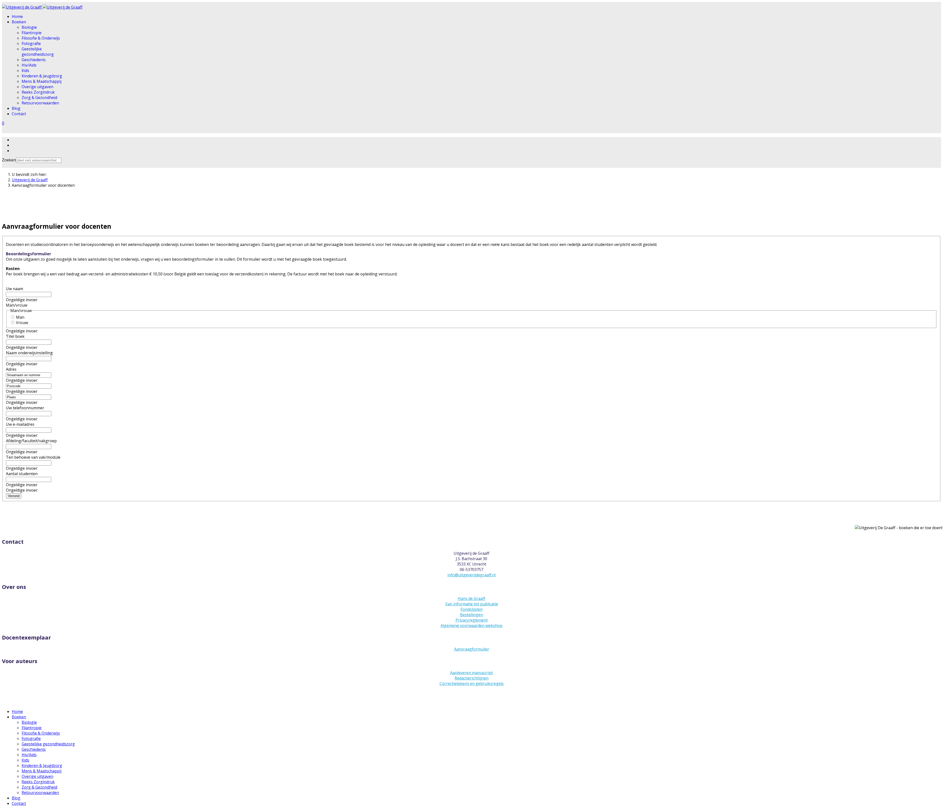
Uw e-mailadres (20, 424)
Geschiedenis (34, 59)
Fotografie (31, 43)
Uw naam (14, 288)
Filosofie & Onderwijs (41, 38)
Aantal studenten (22, 473)
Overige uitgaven (37, 86)
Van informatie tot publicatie (471, 604)
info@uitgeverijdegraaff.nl (471, 575)
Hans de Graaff (471, 598)
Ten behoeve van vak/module (33, 457)
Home (17, 16)
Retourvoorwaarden (40, 103)
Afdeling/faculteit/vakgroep (31, 440)
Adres (11, 369)
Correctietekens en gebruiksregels (472, 683)
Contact (19, 113)
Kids (25, 70)
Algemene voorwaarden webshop (471, 625)
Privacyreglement (472, 620)
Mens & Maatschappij (41, 81)
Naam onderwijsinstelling (29, 352)
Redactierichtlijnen (471, 678)
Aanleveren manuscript (471, 672)
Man (20, 317)
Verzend (13, 496)
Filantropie (32, 32)
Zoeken (9, 160)
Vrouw (22, 322)
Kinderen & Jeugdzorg (42, 76)
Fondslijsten (471, 609)
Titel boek (15, 336)
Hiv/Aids (29, 65)
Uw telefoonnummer (25, 408)
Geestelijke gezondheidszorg (38, 51)
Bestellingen (471, 614)
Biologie (29, 27)
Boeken (19, 22)
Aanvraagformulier (471, 649)
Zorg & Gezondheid (39, 97)
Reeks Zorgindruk (38, 92)
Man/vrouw (16, 305)
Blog (16, 108)
